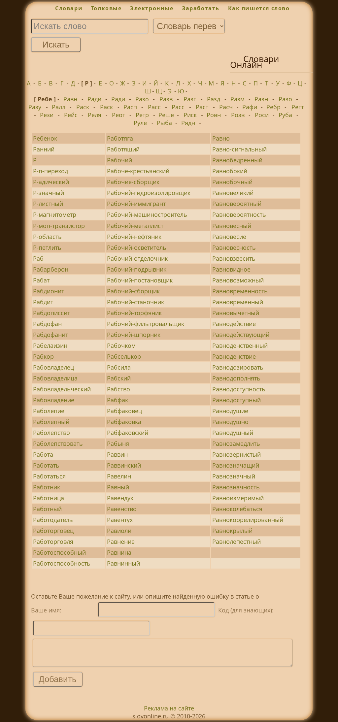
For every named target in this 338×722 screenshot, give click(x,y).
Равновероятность (239, 214)
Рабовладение (53, 400)
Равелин (119, 476)
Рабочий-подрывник (136, 269)
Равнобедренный (237, 160)
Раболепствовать (58, 443)
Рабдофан (47, 324)
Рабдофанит (50, 335)
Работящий (123, 149)
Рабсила (119, 367)
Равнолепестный (236, 541)
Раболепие (48, 411)
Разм (237, 99)
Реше (166, 115)
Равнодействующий (240, 335)
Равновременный (237, 302)
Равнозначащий (235, 465)
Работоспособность (61, 563)
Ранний (43, 149)
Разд (213, 99)
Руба (285, 115)
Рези (46, 115)
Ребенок (45, 138)
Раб (38, 258)
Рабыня (118, 443)
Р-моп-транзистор (59, 226)
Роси (262, 115)
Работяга (120, 138)
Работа (43, 454)
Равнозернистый (236, 454)
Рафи (249, 107)
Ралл (58, 107)
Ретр (142, 115)
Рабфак (117, 400)
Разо (142, 99)
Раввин (117, 454)
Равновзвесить (233, 258)
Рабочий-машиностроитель (147, 214)
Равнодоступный (236, 400)
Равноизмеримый (238, 498)
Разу (34, 107)
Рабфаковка (124, 422)
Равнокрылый (232, 531)
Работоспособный (59, 552)
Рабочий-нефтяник (134, 237)
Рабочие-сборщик (133, 182)
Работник (46, 487)
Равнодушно (230, 422)
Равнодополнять (236, 378)
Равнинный (123, 563)
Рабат (41, 280)
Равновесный (231, 226)
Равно (221, 138)
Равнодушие (230, 411)
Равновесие (229, 237)
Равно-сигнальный (239, 149)
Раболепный (51, 422)
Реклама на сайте (169, 708)
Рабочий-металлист (135, 226)
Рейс (71, 115)
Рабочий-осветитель (136, 247)
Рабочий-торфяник (134, 313)
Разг (190, 99)
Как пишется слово (259, 8)
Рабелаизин (50, 345)
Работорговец (53, 531)
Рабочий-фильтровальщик (145, 324)
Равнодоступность (238, 389)
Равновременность (240, 291)
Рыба (164, 123)
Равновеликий (233, 193)
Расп (130, 107)
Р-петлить (47, 247)
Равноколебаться (237, 509)
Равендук (120, 498)
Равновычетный (235, 313)
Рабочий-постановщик (140, 280)
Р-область (47, 237)
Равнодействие (234, 324)
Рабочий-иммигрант (136, 204)
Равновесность (234, 247)
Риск (190, 115)
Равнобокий (229, 171)
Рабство (118, 389)
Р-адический (51, 182)
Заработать (201, 8)
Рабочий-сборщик (133, 291)
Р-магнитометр (54, 214)
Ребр (273, 107)
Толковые (106, 8)
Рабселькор (124, 356)
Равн (70, 99)
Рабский (119, 378)
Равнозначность (236, 487)
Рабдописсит (51, 313)
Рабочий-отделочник (137, 258)
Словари (69, 8)
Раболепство (51, 433)
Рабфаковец (124, 411)
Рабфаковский (127, 433)
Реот (118, 115)
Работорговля (53, 541)
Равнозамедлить (236, 443)
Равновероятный (236, 204)
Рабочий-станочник (135, 302)
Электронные (151, 8)
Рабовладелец (53, 367)
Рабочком (121, 345)
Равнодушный (232, 433)
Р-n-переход (50, 171)
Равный (118, 487)
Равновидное (231, 269)
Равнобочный (232, 182)
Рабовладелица (55, 378)
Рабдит (43, 302)
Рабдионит (48, 291)
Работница (48, 498)
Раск (82, 107)
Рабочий (119, 160)
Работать (46, 465)
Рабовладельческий (62, 389)
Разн (261, 99)
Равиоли (119, 531)
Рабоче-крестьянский (138, 171)
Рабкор (43, 356)
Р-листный (48, 204)
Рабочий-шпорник (133, 335)
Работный (47, 509)
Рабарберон (50, 269)
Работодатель (53, 520)
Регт (297, 107)
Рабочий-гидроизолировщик (148, 193)
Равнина (119, 552)
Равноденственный (240, 345)
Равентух (120, 520)
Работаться (49, 476)
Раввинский (124, 465)
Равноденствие (234, 356)
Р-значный (48, 193)
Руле (140, 123)
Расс (154, 107)
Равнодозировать (237, 367)
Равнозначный (233, 476)
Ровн (214, 115)
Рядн (188, 123)
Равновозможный (238, 280)
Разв (166, 99)
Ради (94, 99)
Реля (94, 115)
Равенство (122, 509)
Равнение (121, 541)
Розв (238, 115)
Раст (202, 107)
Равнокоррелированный (247, 520)
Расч (226, 107)
